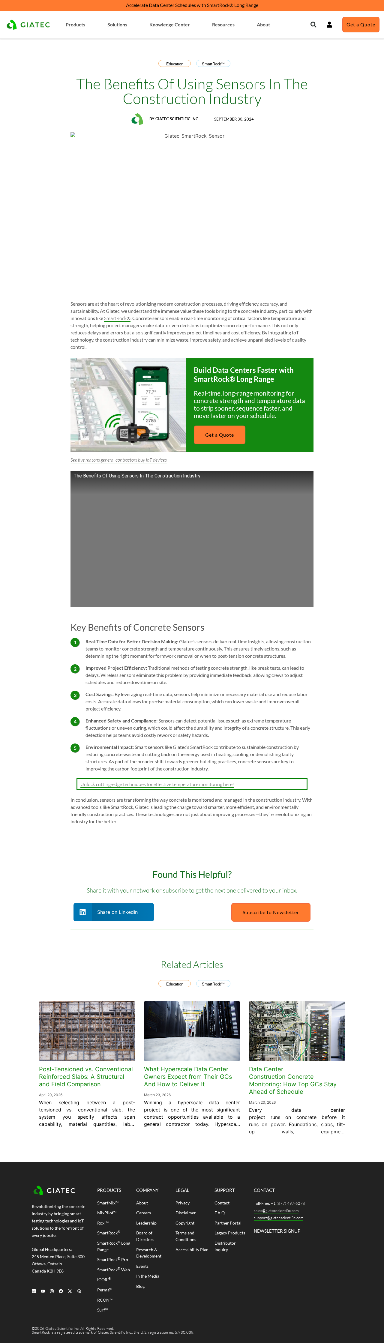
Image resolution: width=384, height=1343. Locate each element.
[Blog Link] (87, 1031)
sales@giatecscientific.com (276, 1210)
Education (174, 64)
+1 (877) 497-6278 (288, 1203)
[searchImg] (329, 25)
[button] (314, 25)
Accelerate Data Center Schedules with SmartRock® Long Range (192, 5)
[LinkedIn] (34, 1291)
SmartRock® (117, 318)
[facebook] (61, 1291)
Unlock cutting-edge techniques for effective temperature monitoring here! (157, 784)
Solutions (117, 24)
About (263, 24)
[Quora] (79, 1291)
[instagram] (52, 1291)
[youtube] (42, 1291)
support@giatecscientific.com (278, 1217)
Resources (223, 24)
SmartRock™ (213, 64)
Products (75, 24)
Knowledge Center (169, 24)
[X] (70, 1291)
